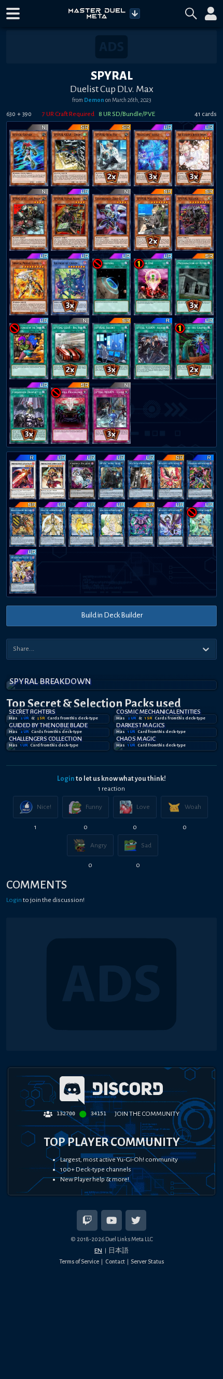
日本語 (118, 1250)
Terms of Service (79, 1261)
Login (66, 778)
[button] (13, 13)
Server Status (147, 1261)
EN (98, 1250)
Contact (115, 1261)
